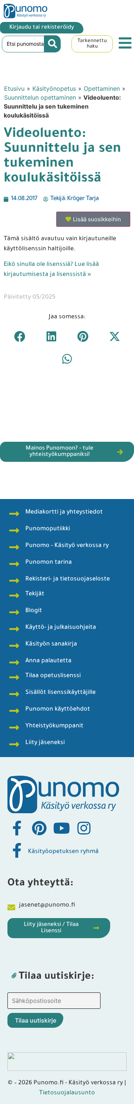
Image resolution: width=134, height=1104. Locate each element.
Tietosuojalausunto (67, 1093)
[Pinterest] (39, 828)
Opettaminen (102, 88)
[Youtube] (61, 828)
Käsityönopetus (54, 88)
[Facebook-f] (16, 828)
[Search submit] (52, 43)
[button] (19, 336)
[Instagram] (83, 828)
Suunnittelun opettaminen (40, 97)
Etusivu (14, 88)
